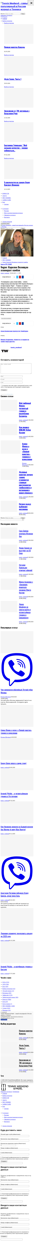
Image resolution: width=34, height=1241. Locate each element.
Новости (3, 264)
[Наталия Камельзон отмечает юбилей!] (9, 567)
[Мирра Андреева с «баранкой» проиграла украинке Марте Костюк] (9, 584)
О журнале (5, 208)
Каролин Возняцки (6, 318)
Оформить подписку (6, 15)
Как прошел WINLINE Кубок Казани (25, 430)
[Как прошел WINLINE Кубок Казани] (9, 429)
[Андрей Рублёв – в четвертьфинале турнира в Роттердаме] (17, 779)
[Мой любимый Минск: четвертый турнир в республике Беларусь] (9, 405)
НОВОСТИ (5, 193)
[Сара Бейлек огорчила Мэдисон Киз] (9, 533)
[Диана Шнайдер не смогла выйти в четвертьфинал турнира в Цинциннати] (9, 606)
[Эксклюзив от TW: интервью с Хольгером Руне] (18, 98)
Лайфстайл (7, 995)
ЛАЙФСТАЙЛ (6, 200)
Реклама (6, 211)
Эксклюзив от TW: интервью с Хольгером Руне (16, 112)
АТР (5, 984)
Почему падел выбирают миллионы (25, 506)
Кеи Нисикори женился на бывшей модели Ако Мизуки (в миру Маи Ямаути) (17, 828)
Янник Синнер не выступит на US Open (25, 550)
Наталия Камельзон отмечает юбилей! (25, 567)
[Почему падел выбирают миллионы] (9, 506)
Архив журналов (7, 221)
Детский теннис (8, 991)
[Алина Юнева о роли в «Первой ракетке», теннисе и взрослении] (10, 447)
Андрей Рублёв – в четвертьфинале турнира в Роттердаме (14, 795)
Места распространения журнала (13, 213)
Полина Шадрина (24, 464)
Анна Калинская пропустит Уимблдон (14, 331)
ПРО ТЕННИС (6, 198)
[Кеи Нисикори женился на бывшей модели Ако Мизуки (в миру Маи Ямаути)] (17, 812)
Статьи (6, 1008)
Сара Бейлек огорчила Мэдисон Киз (26, 533)
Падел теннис (7, 1004)
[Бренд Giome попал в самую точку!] (17, 749)
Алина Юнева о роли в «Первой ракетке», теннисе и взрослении (27, 451)
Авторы (6, 204)
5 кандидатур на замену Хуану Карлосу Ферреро (17, 183)
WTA (5, 982)
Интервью (6, 993)
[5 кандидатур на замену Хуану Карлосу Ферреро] (18, 169)
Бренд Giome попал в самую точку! (13, 763)
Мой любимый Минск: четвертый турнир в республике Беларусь (25, 409)
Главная (4, 18)
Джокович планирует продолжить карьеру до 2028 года (16, 935)
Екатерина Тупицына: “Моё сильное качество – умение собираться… (16, 148)
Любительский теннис (10, 997)
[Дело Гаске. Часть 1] (18, 66)
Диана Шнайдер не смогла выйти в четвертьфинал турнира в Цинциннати (25, 611)
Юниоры (6, 1010)
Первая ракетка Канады (14, 47)
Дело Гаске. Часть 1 (12, 78)
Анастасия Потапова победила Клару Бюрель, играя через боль (14, 894)
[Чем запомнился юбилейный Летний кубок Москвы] (17, 642)
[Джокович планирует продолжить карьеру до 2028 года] (17, 919)
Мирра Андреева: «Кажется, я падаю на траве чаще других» (15, 340)
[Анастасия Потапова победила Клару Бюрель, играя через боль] (17, 845)
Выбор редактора (7, 21)
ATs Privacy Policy (10, 394)
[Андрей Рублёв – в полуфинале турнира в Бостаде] (17, 952)
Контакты (7, 217)
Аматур (4, 195)
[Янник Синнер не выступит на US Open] (9, 550)
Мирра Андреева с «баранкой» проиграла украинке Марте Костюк (26, 587)
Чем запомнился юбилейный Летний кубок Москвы (17, 691)
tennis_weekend (5, 273)
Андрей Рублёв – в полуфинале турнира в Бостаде (16, 968)
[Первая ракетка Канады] (18, 34)
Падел (5, 1001)
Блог (3, 202)
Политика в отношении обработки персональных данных (17, 1081)
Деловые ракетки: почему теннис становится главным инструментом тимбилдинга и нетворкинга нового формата (26, 482)
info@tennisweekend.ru (17, 1016)
